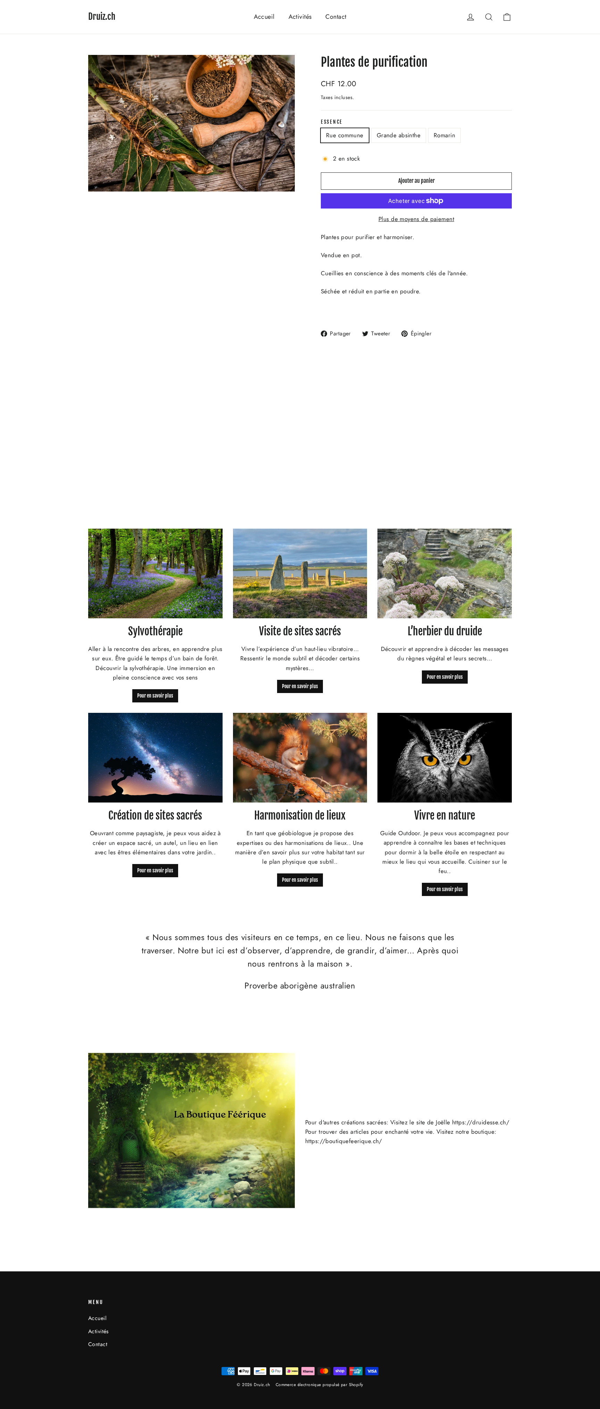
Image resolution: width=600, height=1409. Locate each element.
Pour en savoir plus (155, 696)
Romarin (444, 135)
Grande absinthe (398, 135)
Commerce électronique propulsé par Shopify (319, 1385)
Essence (332, 122)
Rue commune (345, 135)
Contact (335, 16)
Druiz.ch (101, 16)
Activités (300, 16)
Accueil (264, 16)
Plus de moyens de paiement (416, 219)
